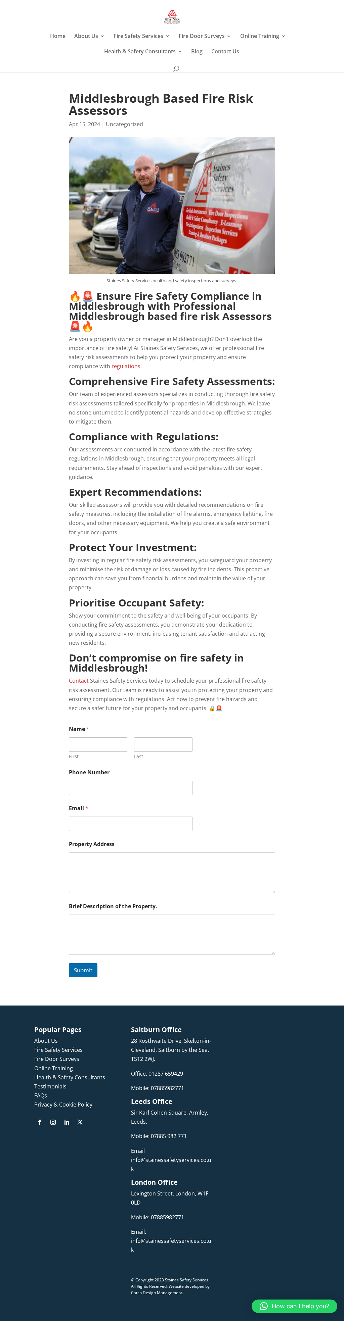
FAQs (40, 1095)
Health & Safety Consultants (140, 52)
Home (58, 37)
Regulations (186, 436)
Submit (83, 970)
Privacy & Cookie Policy (63, 1104)
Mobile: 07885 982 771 (159, 1136)
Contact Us (225, 52)
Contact (79, 680)
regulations (126, 366)
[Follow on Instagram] (53, 1122)
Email (78, 808)
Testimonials (50, 1086)
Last (138, 756)
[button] (294, 1306)
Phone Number (89, 772)
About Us (86, 37)
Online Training (259, 37)
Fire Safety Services (138, 37)
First (74, 756)
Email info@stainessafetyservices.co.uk (171, 1160)
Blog (197, 52)
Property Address (92, 844)
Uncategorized (124, 124)
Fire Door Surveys (202, 37)
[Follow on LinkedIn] (66, 1122)
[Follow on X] (80, 1122)
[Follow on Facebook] (39, 1122)
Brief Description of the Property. (113, 906)
